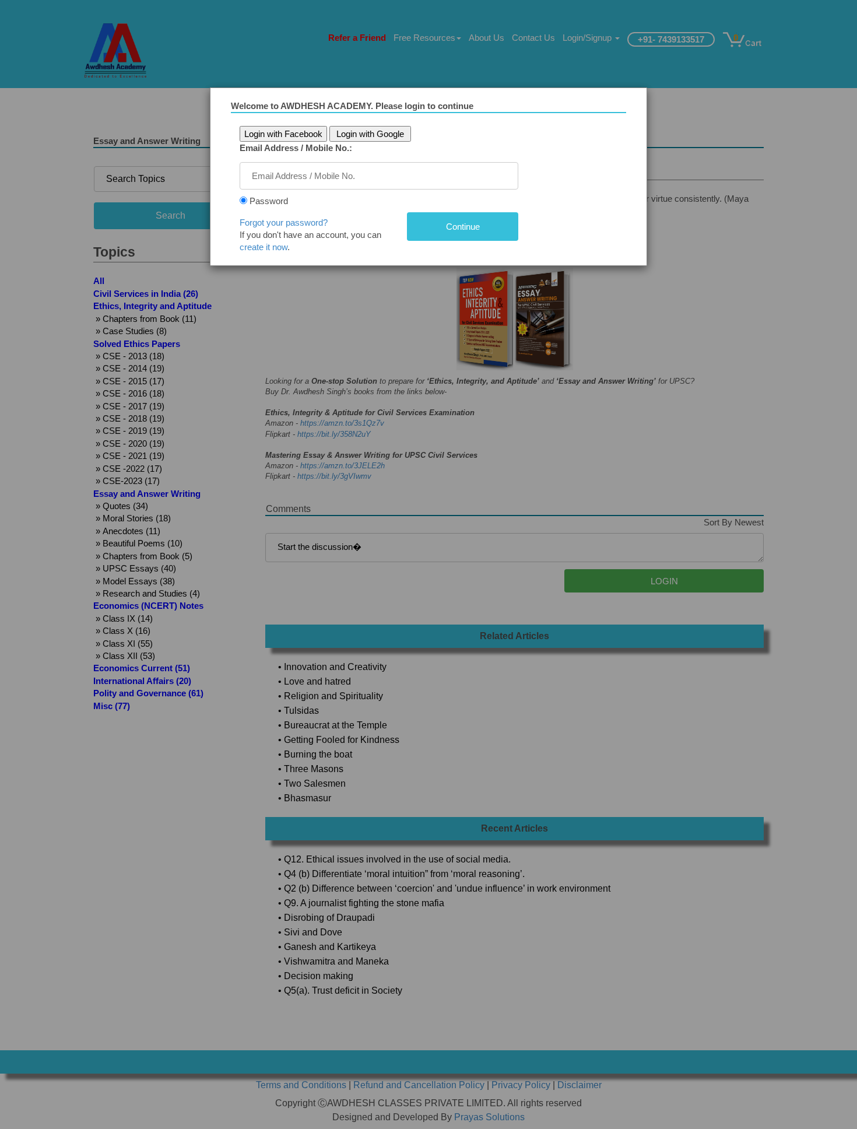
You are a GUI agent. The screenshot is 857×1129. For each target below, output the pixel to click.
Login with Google (370, 134)
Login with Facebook (283, 134)
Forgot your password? (284, 222)
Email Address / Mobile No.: (296, 148)
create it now (263, 247)
